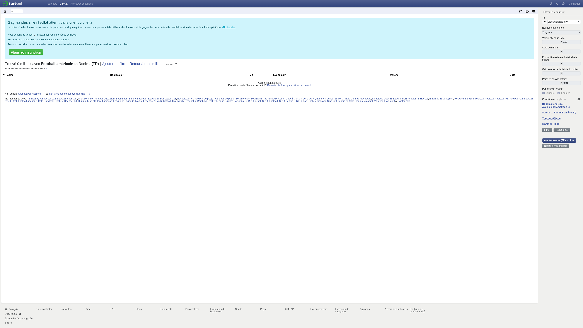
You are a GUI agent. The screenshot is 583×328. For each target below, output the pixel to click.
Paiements (166, 309)
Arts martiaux (270, 98)
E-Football (410, 98)
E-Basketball (397, 98)
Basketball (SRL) (243, 101)
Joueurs (550, 93)
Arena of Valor (85, 98)
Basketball (153, 98)
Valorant (368, 101)
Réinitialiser (562, 130)
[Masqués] (5, 11)
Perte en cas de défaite (554, 79)
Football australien (105, 98)
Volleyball (379, 101)
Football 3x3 (501, 98)
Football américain (67, 98)
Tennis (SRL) (293, 101)
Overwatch (178, 101)
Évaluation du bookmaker (217, 310)
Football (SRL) (277, 101)
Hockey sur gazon (464, 98)
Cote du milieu (550, 47)
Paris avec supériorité (81, 3)
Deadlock (377, 98)
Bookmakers (192, 309)
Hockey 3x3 (70, 101)
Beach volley (242, 98)
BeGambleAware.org (16, 318)
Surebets (52, 3)
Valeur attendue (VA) (553, 38)
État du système (318, 309)
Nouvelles (66, 309)
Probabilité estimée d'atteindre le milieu (559, 58)
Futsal (13, 101)
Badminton (122, 98)
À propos (365, 309)
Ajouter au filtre (114, 64)
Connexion (575, 3)
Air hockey (33, 98)
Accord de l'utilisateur (396, 309)
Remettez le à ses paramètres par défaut (289, 85)
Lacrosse (107, 101)
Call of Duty (284, 98)
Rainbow (202, 101)
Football (489, 98)
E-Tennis (434, 98)
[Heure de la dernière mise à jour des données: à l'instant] (534, 11)
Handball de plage (224, 98)
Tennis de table (346, 101)
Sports (238, 309)
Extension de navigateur (342, 310)
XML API (289, 309)
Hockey (59, 101)
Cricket (345, 98)
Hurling (82, 101)
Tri (543, 18)
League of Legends (123, 101)
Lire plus (230, 27)
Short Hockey (308, 101)
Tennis (359, 101)
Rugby (228, 101)
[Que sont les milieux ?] (223, 27)
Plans (138, 309)
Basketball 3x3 (168, 98)
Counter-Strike (333, 98)
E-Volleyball (446, 98)
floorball (479, 98)
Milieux (64, 3)
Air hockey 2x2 (48, 98)
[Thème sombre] (557, 3)
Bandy (132, 98)
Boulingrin (256, 98)
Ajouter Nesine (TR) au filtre (559, 140)
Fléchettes (365, 98)
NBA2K (158, 101)
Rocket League (216, 101)
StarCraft (332, 101)
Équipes (565, 93)
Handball (49, 101)
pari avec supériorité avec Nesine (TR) (69, 93)
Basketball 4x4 (185, 98)
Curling (355, 98)
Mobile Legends (144, 101)
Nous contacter (44, 309)
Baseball (141, 98)
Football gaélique (27, 101)
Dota (386, 98)
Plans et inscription (26, 52)
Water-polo (404, 101)
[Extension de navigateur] (527, 11)
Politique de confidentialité (417, 310)
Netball (167, 101)
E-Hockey (423, 98)
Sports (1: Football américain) (559, 112)
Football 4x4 (516, 98)
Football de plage (203, 98)
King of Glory (94, 101)
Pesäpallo (190, 101)
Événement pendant (553, 28)
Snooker (321, 101)
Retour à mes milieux (555, 146)
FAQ (113, 309)
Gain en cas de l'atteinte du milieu (560, 69)
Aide (88, 309)
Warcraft (390, 101)
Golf (40, 101)
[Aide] (551, 3)
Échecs (296, 98)
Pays (263, 309)
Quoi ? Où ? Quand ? (312, 98)
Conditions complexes (554, 99)
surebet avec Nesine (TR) (31, 93)
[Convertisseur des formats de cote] (520, 11)
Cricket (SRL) (260, 101)
